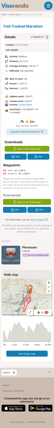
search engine (37, 219)
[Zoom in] (48, 282)
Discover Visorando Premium (25, 131)
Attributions (22, 314)
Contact (6, 385)
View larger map (27, 353)
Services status (17, 422)
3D (44, 312)
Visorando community (13, 390)
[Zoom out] (48, 287)
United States (25, 104)
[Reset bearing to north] (48, 291)
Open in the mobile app (29, 148)
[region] (27, 297)
